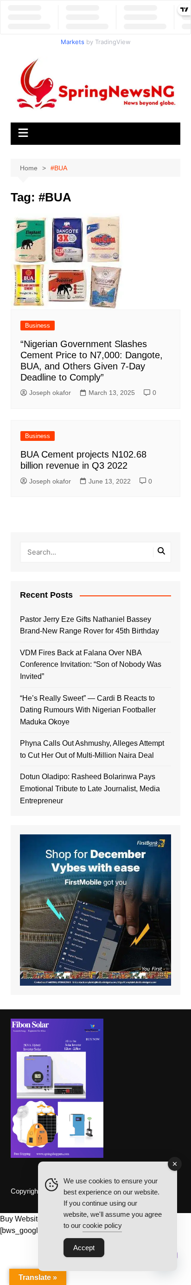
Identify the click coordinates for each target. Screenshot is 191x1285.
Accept (84, 1248)
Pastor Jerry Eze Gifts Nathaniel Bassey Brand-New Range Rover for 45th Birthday (89, 625)
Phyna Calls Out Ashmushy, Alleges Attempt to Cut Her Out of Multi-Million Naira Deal (92, 749)
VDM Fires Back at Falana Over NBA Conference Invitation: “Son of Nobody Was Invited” (90, 664)
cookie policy (102, 1225)
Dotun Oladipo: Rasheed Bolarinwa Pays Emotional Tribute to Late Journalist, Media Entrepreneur (90, 788)
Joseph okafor (50, 392)
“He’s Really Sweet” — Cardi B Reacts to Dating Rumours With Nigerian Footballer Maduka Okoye (88, 710)
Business (37, 325)
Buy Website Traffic (32, 1219)
